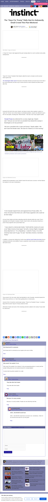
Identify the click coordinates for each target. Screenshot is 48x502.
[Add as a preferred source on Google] (33, 26)
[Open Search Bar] (47, 1)
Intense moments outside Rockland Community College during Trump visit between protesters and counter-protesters (19, 136)
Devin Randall (22, 26)
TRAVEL (22, 1)
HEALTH (28, 1)
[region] (24, 498)
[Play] (39, 146)
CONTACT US (11, 6)
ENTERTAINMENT (14, 1)
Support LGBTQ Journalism (40, 3)
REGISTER (6, 6)
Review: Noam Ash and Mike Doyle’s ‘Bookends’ (18, 468)
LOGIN (2, 6)
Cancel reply (22, 427)
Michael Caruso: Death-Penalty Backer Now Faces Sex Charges (17, 482)
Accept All (43, 498)
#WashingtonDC (14, 340)
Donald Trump (8, 119)
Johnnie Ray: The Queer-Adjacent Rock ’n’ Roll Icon (17, 477)
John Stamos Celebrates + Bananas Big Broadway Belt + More (17, 473)
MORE (38, 1)
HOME (2, 1)
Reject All (35, 498)
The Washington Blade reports (10, 80)
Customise (28, 498)
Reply (4, 353)
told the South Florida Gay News (34, 239)
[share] (32, 136)
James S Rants (15, 427)
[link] (7, 136)
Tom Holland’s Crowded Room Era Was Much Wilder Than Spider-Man (17, 487)
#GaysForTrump (7, 340)
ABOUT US (17, 6)
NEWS (6, 1)
